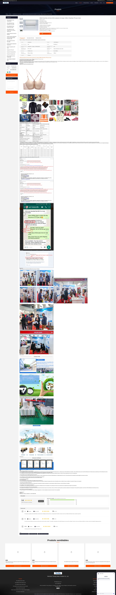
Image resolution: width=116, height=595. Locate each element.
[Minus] (113, 573)
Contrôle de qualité (95, 584)
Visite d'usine (96, 582)
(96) (10, 27)
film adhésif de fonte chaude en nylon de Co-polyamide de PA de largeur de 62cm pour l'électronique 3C (18, 562)
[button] (6, 554)
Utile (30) (56, 526)
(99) (11, 56)
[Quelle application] (8, 72)
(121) (11, 60)
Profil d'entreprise (95, 580)
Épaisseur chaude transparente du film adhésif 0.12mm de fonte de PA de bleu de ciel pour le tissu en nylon (71, 562)
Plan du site (95, 589)
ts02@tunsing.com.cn (102, 0)
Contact (92, 2)
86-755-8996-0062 (110, 0)
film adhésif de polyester (33, 533)
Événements (96, 2)
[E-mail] (9, 72)
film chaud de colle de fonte (24, 533)
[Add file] (98, 594)
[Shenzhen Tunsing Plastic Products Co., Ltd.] (6, 3)
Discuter (110, 2)
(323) (11, 34)
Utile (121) (55, 511)
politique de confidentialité (95, 591)
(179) (11, 47)
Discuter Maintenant (12, 75)
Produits (80, 2)
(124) (11, 30)
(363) (10, 24)
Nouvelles (95, 586)
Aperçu (76, 2)
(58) (11, 37)
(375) (11, 44)
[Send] (113, 594)
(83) (11, 41)
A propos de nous (86, 2)
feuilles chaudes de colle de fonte (43, 533)
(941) (10, 21)
